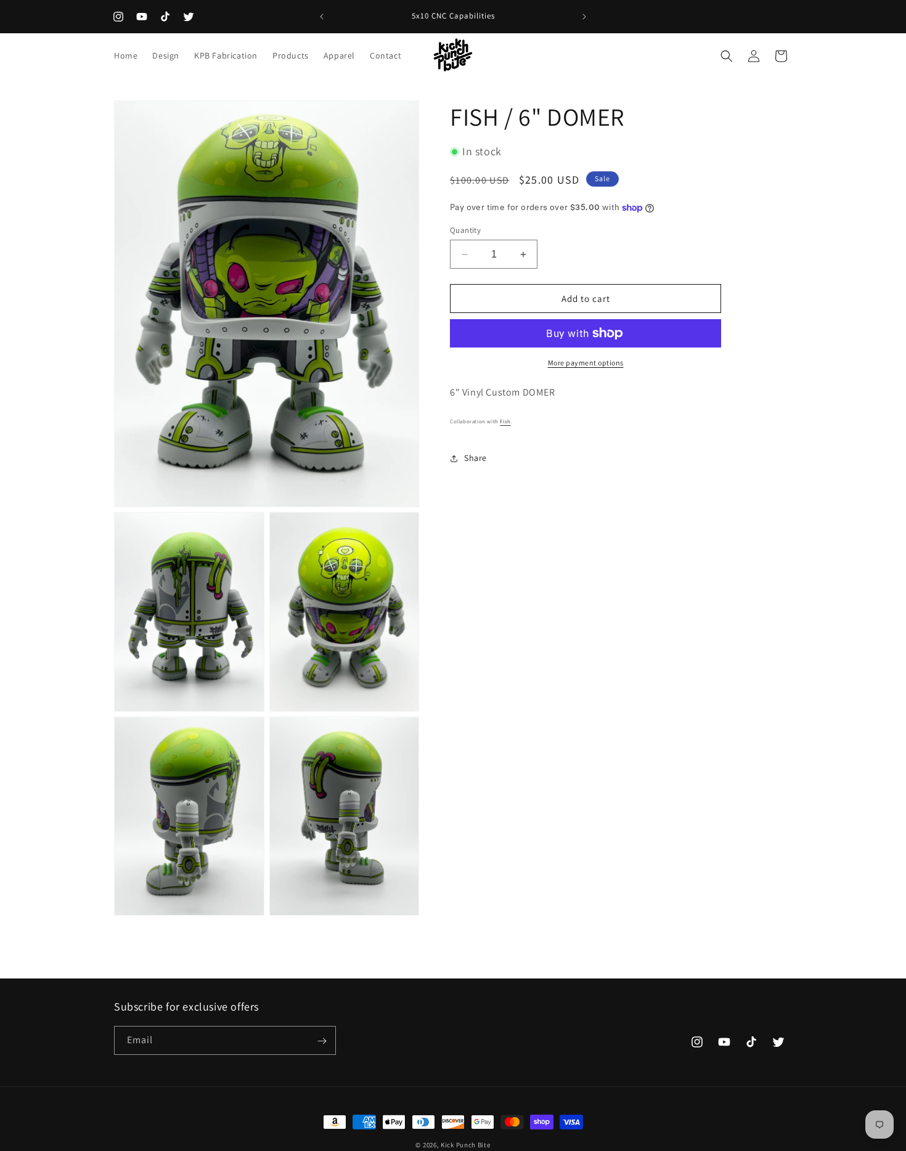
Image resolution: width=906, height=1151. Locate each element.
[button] (726, 56)
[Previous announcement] (321, 16)
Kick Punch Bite (466, 1145)
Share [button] (475, 457)
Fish (505, 421)
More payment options (586, 362)
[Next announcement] (584, 16)
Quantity (465, 230)
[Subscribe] (321, 1041)
